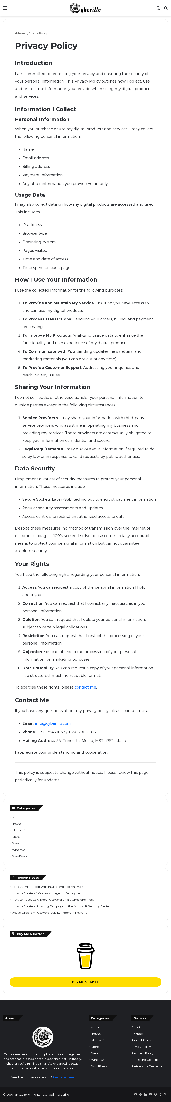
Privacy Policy (141, 1046)
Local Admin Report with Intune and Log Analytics (47, 886)
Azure (16, 817)
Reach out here (63, 1077)
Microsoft (18, 830)
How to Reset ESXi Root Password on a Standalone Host (53, 899)
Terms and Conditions (146, 1059)
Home (22, 33)
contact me (85, 687)
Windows (18, 849)
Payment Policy (142, 1053)
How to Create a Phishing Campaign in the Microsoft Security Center (61, 906)
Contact (137, 1033)
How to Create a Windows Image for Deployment (47, 893)
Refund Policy (141, 1040)
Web (15, 843)
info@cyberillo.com (53, 723)
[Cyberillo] (85, 8)
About (135, 1027)
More (16, 836)
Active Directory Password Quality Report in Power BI (50, 912)
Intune (17, 824)
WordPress (20, 856)
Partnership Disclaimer (147, 1066)
